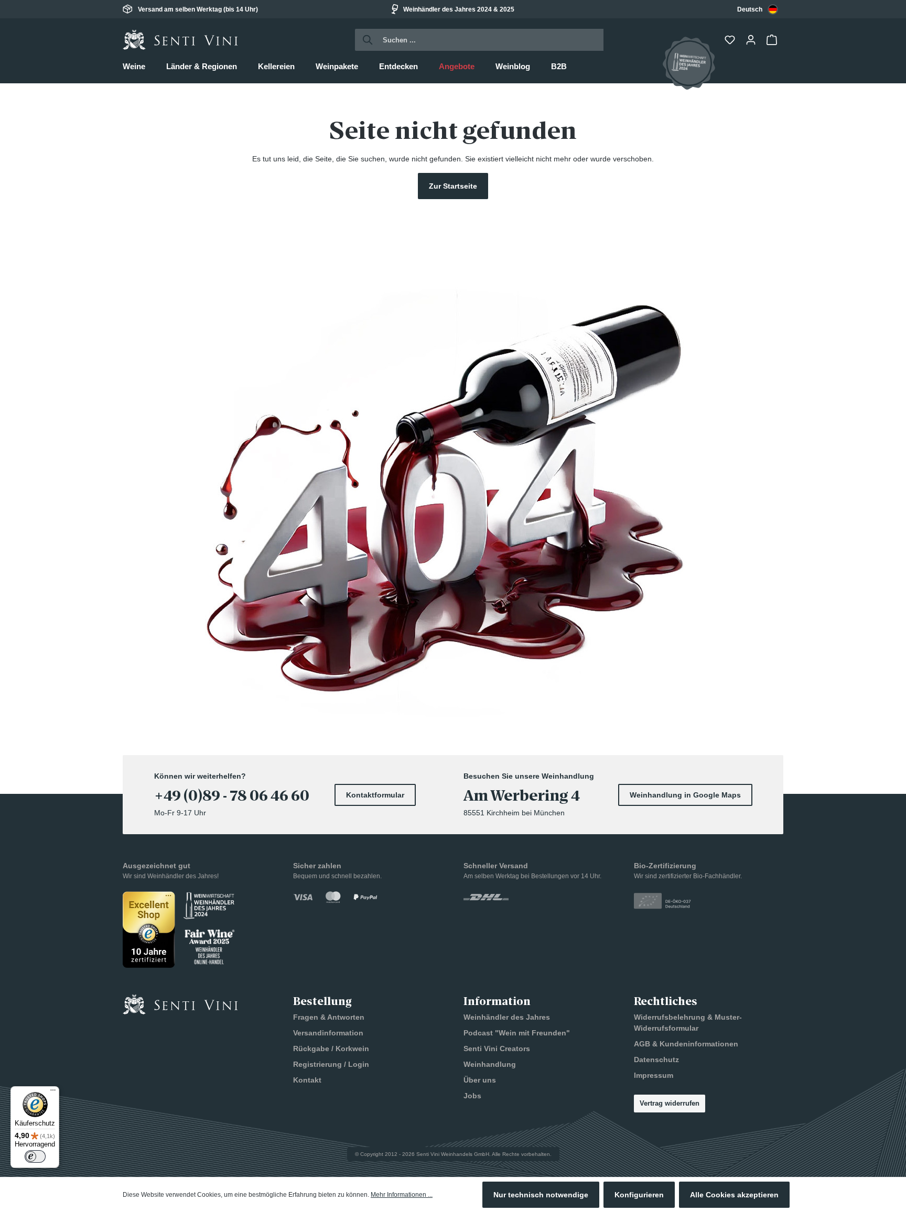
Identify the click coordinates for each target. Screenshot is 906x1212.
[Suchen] (364, 40)
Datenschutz (656, 1059)
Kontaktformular (375, 795)
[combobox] (757, 9)
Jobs (472, 1095)
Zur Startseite (453, 186)
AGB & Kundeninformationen (686, 1044)
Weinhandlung (489, 1064)
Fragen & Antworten (328, 1017)
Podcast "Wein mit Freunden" (516, 1033)
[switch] (35, 1156)
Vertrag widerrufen (669, 1103)
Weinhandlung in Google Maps (685, 795)
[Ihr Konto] (751, 40)
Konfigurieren (639, 1195)
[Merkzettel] (730, 40)
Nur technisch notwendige (540, 1195)
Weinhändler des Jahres (506, 1017)
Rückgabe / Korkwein (331, 1048)
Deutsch (749, 9)
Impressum (653, 1075)
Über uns (479, 1080)
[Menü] (53, 1092)
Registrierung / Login (331, 1064)
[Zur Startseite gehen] (180, 39)
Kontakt (307, 1080)
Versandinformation (328, 1033)
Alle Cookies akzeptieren (734, 1195)
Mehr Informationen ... (402, 1194)
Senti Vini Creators (496, 1048)
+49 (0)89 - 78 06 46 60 (231, 796)
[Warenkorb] (772, 40)
